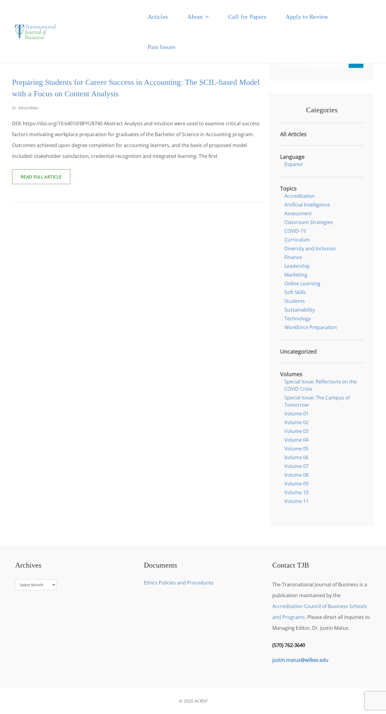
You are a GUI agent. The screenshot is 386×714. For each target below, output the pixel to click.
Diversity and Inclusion (310, 248)
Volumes (291, 374)
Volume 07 (296, 466)
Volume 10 (296, 492)
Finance (293, 257)
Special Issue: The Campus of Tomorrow (317, 401)
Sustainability (299, 309)
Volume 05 (296, 448)
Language (292, 156)
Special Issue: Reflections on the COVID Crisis (320, 385)
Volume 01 (296, 413)
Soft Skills (295, 292)
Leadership (297, 266)
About (195, 16)
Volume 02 (296, 422)
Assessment (298, 213)
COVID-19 (295, 231)
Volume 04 (296, 440)
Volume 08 (296, 475)
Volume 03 (296, 431)
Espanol (293, 164)
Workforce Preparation (310, 327)
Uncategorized (298, 351)
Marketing (295, 274)
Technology (297, 318)
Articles (158, 16)
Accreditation (299, 196)
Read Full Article (45, 179)
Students (294, 301)
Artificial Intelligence (307, 204)
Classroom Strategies (308, 222)
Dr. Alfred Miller (25, 107)
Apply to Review (307, 16)
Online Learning (302, 283)
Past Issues (162, 46)
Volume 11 (296, 501)
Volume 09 (296, 483)
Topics (288, 188)
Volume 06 (296, 457)
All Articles (293, 134)
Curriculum (297, 239)
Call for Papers (247, 16)
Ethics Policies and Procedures (179, 582)
